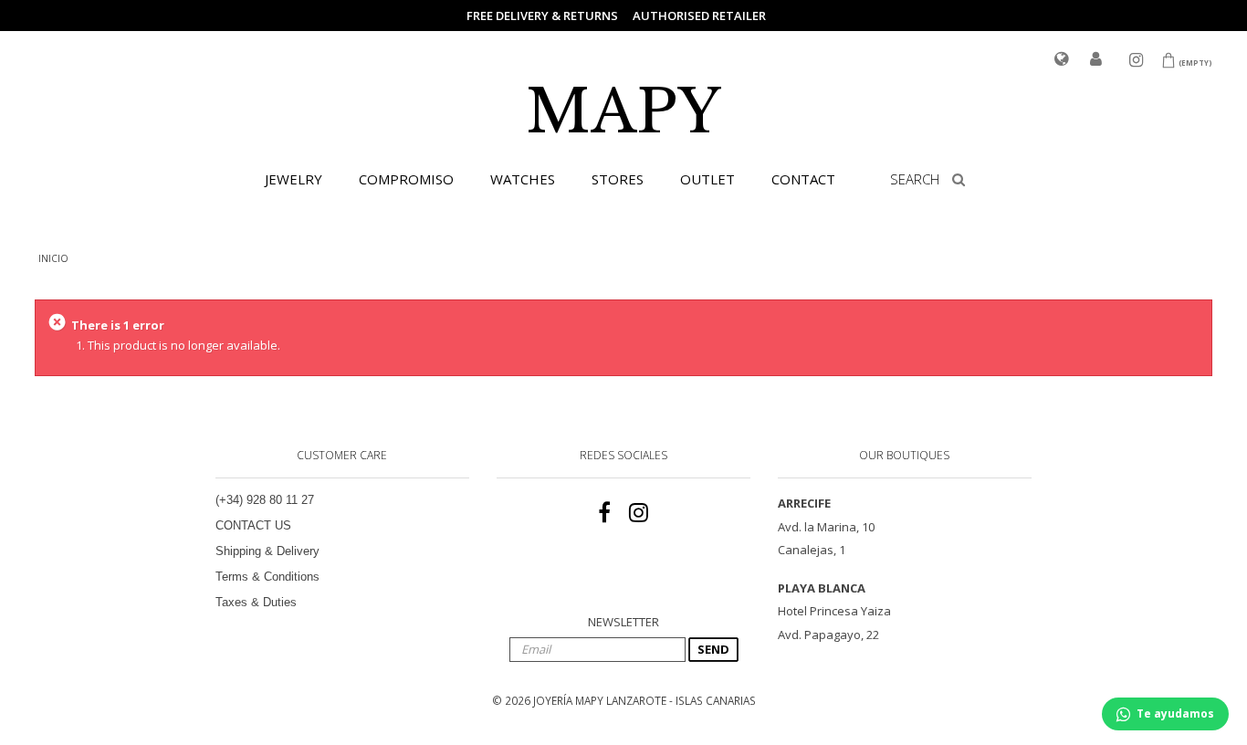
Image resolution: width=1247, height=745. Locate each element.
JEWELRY (293, 179)
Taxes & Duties (256, 602)
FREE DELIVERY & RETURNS (542, 15)
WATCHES (522, 179)
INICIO (53, 258)
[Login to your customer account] (1096, 60)
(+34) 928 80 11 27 (264, 500)
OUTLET (707, 179)
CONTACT (803, 179)
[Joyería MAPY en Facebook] (604, 513)
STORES (618, 179)
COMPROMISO (406, 179)
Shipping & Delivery (267, 551)
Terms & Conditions (267, 576)
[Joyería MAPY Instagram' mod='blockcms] (638, 513)
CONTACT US (253, 525)
